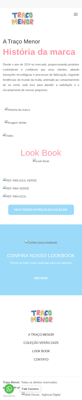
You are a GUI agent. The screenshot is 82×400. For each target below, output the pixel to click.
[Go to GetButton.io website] (9, 396)
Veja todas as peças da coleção (40, 209)
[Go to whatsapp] (9, 389)
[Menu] (75, 14)
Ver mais (41, 278)
